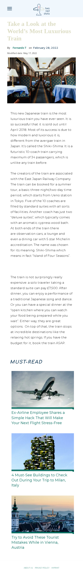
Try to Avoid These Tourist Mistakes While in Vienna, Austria (35, 542)
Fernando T (19, 47)
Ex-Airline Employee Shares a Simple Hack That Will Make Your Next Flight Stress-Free (38, 417)
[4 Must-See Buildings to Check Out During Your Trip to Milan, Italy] (41, 451)
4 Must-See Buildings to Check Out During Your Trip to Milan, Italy (39, 480)
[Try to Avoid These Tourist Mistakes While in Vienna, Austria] (41, 514)
